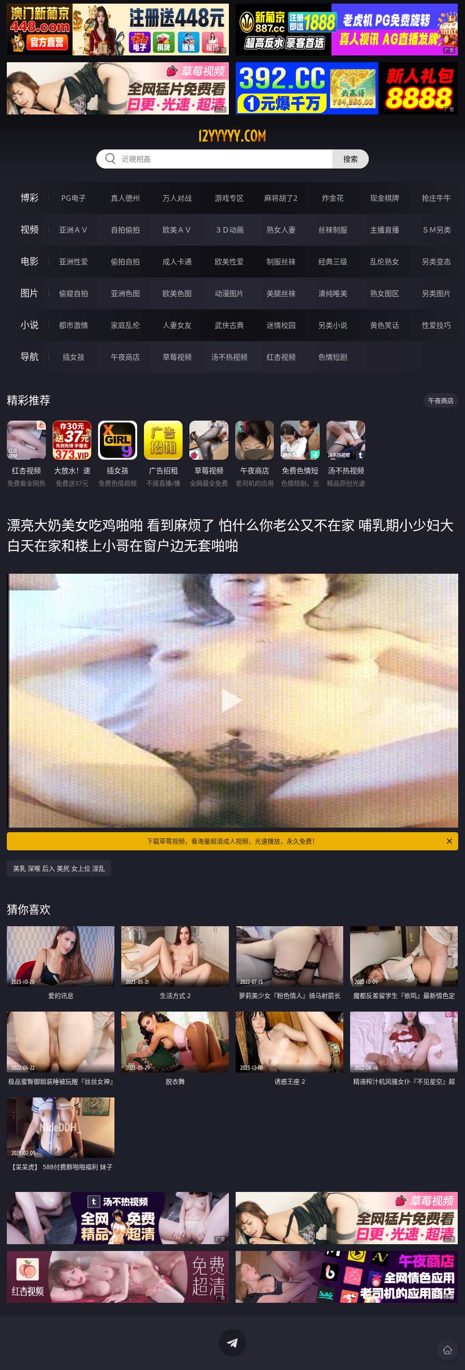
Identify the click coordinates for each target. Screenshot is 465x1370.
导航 (29, 357)
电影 (29, 261)
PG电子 (73, 198)
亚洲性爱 (73, 262)
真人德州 (125, 198)
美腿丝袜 (281, 293)
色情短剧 (332, 357)
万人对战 (177, 198)
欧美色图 (177, 293)
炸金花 (333, 198)
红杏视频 (281, 357)
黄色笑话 (384, 325)
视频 (29, 229)
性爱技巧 (436, 325)
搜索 (350, 159)
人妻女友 (177, 325)
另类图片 (436, 293)
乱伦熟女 (384, 262)
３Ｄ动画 (229, 230)
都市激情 (73, 325)
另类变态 (436, 262)
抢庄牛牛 (436, 198)
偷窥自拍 (73, 293)
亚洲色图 (125, 293)
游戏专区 (229, 198)
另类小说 (332, 325)
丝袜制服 (332, 230)
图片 (29, 293)
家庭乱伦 (125, 325)
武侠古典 (229, 325)
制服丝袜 (281, 262)
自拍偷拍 (125, 230)
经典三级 (332, 262)
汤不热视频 (229, 357)
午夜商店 (125, 357)
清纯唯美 (332, 293)
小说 (29, 325)
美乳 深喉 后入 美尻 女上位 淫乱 (59, 868)
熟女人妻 (281, 230)
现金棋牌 (384, 198)
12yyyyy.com (232, 136)
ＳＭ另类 (436, 230)
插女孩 (73, 357)
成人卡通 (177, 262)
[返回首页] (447, 1350)
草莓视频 (177, 357)
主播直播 (384, 230)
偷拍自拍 (125, 262)
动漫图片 (229, 293)
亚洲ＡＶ (73, 230)
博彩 (29, 198)
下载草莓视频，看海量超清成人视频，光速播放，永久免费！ (232, 841)
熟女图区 (384, 293)
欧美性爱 (229, 262)
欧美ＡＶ (177, 230)
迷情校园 (281, 325)
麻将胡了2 (280, 198)
